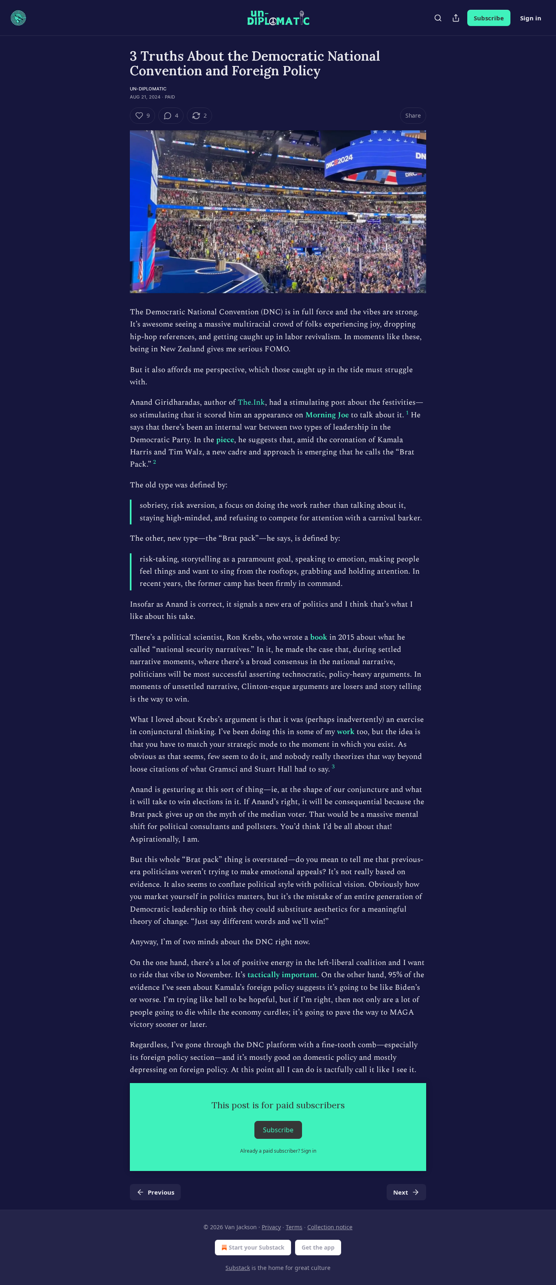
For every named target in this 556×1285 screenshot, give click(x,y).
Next (400, 1192)
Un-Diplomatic (148, 89)
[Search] (438, 18)
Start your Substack (257, 1247)
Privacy (271, 1227)
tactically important (282, 975)
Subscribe (489, 18)
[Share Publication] (456, 18)
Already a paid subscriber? (278, 1150)
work (346, 732)
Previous (161, 1192)
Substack (237, 1268)
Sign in (530, 18)
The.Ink (251, 402)
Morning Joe (327, 415)
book (318, 637)
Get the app (318, 1247)
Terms (294, 1227)
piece (225, 440)
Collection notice (329, 1227)
